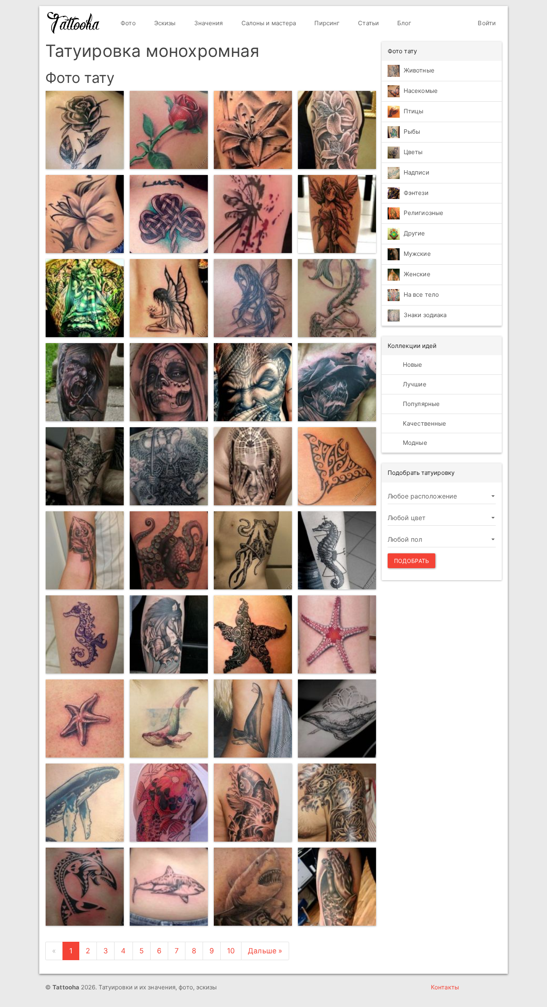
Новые (411, 364)
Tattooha (73, 23)
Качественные (423, 423)
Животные (419, 70)
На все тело (421, 294)
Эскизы (164, 23)
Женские (417, 274)
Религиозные (423, 213)
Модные (414, 442)
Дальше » (265, 951)
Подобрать (411, 560)
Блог (404, 23)
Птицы (414, 111)
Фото (127, 23)
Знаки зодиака (425, 315)
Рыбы (412, 131)
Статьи (367, 23)
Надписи (416, 172)
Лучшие (413, 384)
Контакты (445, 987)
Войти (486, 23)
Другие (414, 233)
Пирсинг (326, 23)
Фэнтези (416, 193)
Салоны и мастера (268, 23)
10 (231, 951)
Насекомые (421, 90)
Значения (208, 23)
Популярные (420, 404)
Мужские (417, 253)
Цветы (413, 152)
